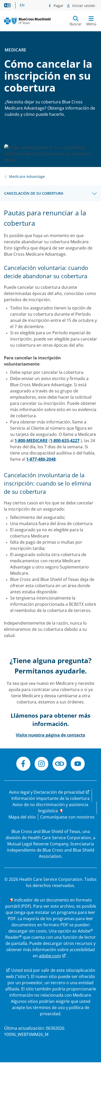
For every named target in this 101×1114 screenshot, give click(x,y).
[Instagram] (41, 764)
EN (22, 5)
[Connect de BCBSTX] (60, 764)
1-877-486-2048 (41, 459)
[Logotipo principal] (27, 21)
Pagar (58, 5)
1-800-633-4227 (65, 440)
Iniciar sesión (83, 5)
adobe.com (50, 956)
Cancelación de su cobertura (33, 193)
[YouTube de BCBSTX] (78, 764)
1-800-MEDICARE (31, 440)
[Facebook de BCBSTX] (23, 764)
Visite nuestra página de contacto (50, 735)
